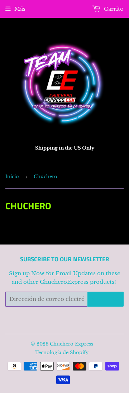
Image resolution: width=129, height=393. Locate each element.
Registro (105, 299)
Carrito (113, 8)
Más (19, 8)
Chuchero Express (71, 344)
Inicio (12, 176)
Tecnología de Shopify (62, 352)
